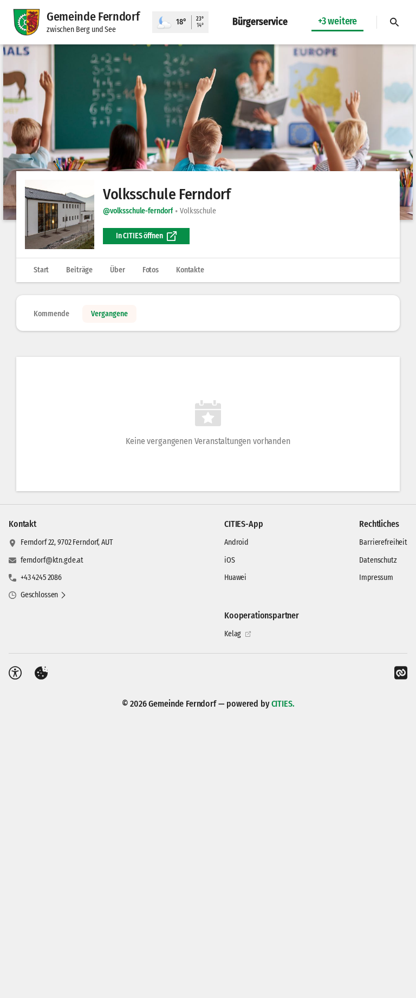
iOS (229, 560)
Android (236, 542)
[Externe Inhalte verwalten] (41, 673)
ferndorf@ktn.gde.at (52, 560)
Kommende (51, 313)
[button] (208, 132)
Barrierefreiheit (383, 542)
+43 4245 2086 (41, 577)
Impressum (376, 577)
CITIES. (283, 704)
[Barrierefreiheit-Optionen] (15, 673)
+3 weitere (337, 21)
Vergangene (109, 313)
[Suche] (394, 22)
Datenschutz (377, 560)
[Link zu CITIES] (400, 673)
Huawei (235, 577)
